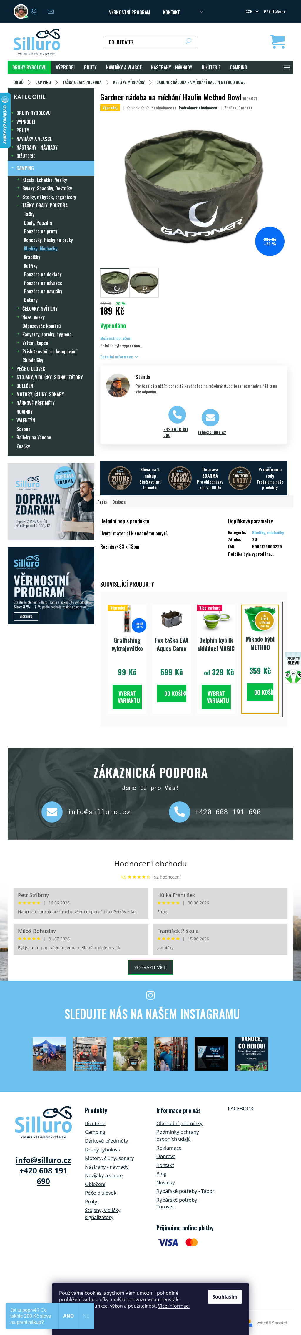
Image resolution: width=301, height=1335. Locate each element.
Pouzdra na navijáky (43, 291)
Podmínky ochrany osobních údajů (177, 1135)
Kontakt (165, 1165)
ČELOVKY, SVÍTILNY (40, 308)
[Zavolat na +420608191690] (39, 11)
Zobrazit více (150, 967)
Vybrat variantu (129, 697)
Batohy (31, 299)
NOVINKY (24, 411)
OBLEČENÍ (25, 385)
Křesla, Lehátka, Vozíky (44, 179)
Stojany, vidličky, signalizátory (103, 1214)
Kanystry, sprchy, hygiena (47, 334)
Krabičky (32, 256)
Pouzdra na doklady (43, 274)
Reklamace (169, 1147)
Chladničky (32, 360)
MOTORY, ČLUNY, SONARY (40, 394)
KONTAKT (171, 12)
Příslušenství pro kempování (49, 351)
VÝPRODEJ (25, 121)
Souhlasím (225, 1297)
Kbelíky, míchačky (268, 532)
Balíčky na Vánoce (33, 437)
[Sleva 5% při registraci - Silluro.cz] (51, 586)
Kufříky (31, 265)
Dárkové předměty (106, 1140)
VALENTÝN (25, 420)
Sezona (23, 428)
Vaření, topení (35, 342)
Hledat (188, 42)
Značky (23, 446)
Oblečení (95, 1184)
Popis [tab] (102, 502)
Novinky (165, 1182)
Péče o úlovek (100, 1192)
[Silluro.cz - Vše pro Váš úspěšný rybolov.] (43, 1122)
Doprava (165, 1156)
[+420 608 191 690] (182, 812)
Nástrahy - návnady (107, 1166)
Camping (95, 1131)
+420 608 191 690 (175, 432)
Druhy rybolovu (102, 1149)
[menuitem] (29, 67)
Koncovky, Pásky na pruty (48, 239)
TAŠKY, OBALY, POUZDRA (45, 205)
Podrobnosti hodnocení (198, 108)
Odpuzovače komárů (41, 325)
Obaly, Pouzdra (38, 222)
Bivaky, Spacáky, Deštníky (47, 188)
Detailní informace (116, 356)
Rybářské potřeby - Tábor (185, 1191)
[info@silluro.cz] (54, 812)
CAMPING (25, 168)
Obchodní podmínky (179, 1123)
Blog (161, 1173)
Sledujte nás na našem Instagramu (152, 1013)
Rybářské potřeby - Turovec (178, 1203)
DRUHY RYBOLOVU (33, 113)
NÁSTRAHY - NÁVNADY (37, 147)
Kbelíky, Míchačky (41, 248)
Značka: (238, 107)
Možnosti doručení (115, 338)
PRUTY (22, 130)
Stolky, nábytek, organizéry (49, 196)
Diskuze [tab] (119, 502)
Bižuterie (95, 1123)
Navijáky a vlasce (104, 1175)
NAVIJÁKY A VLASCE (34, 138)
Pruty (91, 1201)
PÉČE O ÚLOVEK (30, 368)
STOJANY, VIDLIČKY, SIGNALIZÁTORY (49, 377)
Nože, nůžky (33, 317)
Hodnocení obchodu (150, 863)
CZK (249, 11)
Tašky (29, 213)
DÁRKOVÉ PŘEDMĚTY (35, 403)
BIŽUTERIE (25, 156)
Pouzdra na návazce (43, 282)
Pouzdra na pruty (40, 231)
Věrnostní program (129, 12)
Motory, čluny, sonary (109, 1158)
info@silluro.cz (212, 432)
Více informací (174, 1306)
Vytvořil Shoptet (272, 1322)
